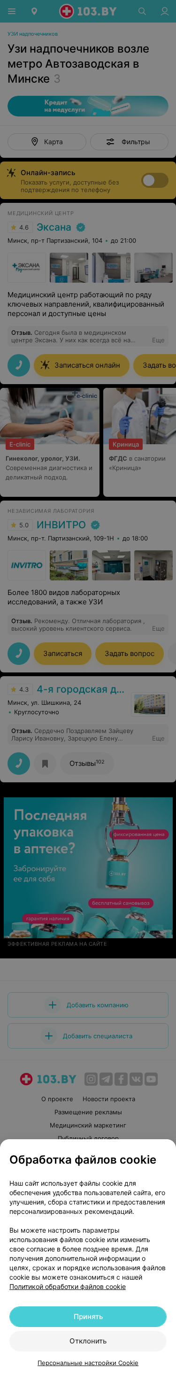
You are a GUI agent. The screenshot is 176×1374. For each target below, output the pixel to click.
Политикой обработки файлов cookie (67, 1286)
